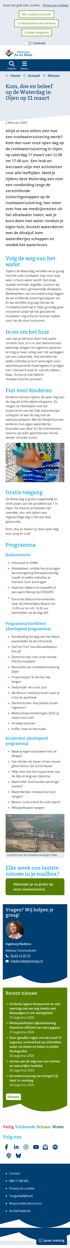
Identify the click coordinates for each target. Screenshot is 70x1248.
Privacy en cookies (56, 5)
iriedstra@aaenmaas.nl (26, 961)
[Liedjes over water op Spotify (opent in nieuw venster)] (55, 1147)
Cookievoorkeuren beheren (36, 23)
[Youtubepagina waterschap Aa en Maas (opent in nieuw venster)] (35, 1147)
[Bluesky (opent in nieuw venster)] (18, 1156)
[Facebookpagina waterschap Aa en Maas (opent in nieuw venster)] (6, 1147)
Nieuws (13, 1096)
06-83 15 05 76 (20, 956)
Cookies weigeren (36, 32)
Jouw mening (54, 1240)
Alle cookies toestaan (36, 14)
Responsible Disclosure (25, 1203)
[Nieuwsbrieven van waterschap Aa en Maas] (45, 1147)
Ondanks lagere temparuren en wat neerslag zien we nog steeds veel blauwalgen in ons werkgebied (35, 1008)
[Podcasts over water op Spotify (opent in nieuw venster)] (9, 1156)
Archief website (20, 1211)
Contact (14, 1173)
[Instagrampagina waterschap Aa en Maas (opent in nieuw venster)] (26, 1147)
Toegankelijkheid (21, 1196)
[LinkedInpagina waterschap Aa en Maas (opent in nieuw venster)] (16, 1147)
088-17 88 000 (18, 1181)
